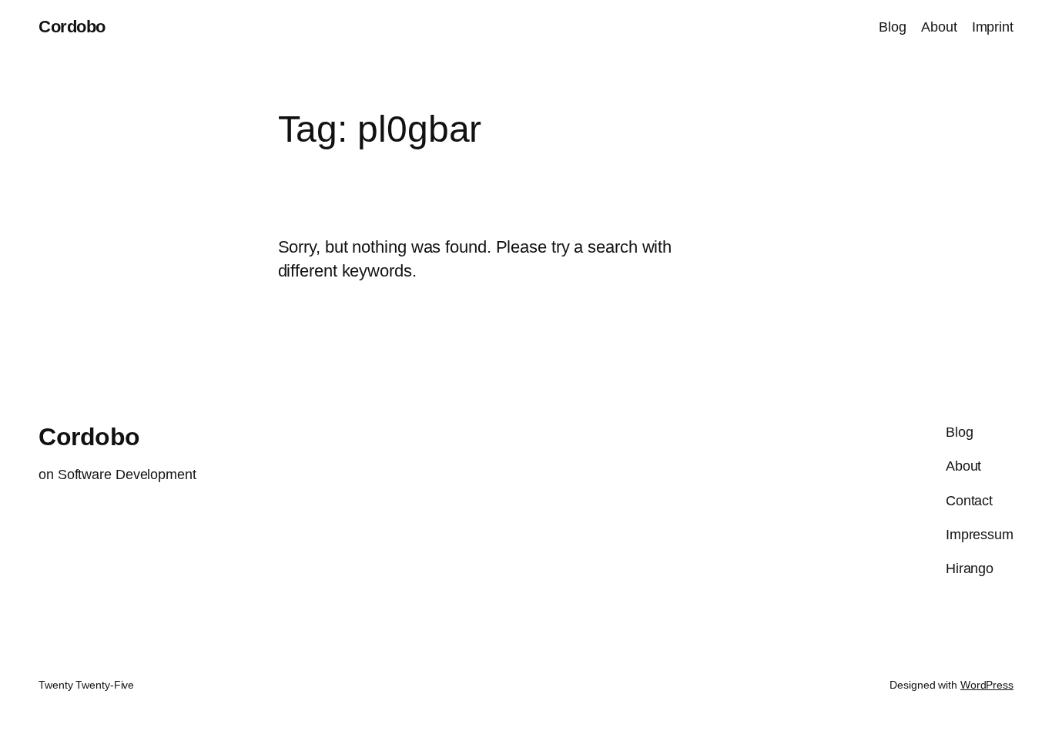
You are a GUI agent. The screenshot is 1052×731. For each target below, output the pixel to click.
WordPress (986, 685)
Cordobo (72, 26)
